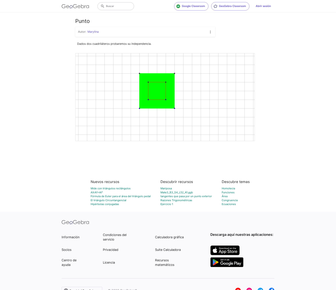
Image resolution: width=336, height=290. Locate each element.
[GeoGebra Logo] (75, 6)
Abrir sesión (263, 6)
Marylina (93, 31)
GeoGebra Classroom (232, 6)
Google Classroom (193, 6)
